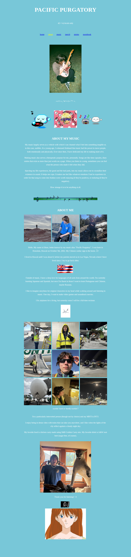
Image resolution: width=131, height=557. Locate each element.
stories (76, 34)
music (59, 34)
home (42, 34)
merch (67, 34)
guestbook (87, 34)
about (50, 34)
